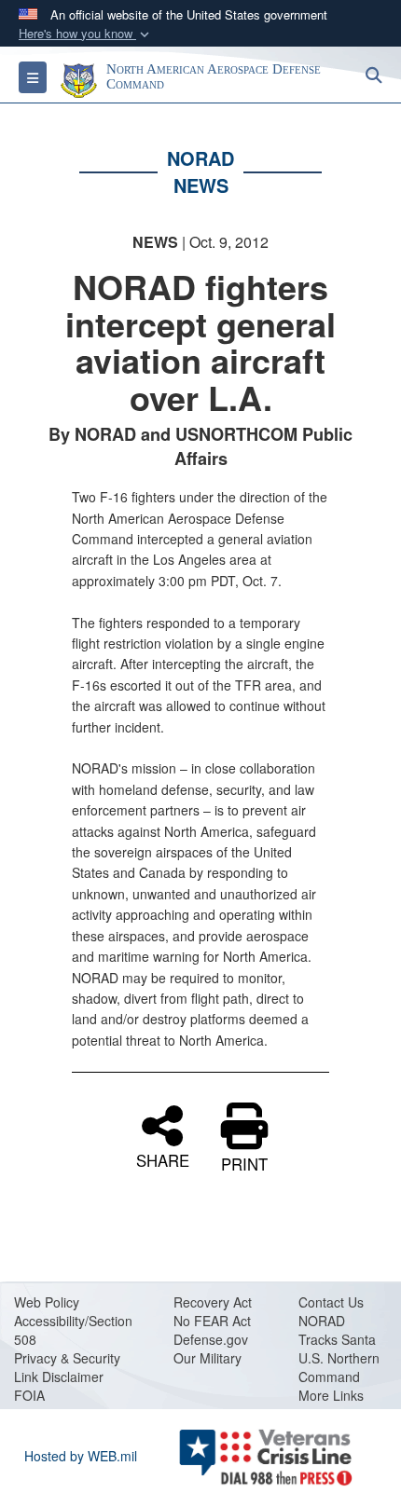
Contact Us (331, 1302)
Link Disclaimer (59, 1376)
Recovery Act (212, 1302)
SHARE (162, 1158)
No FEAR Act (212, 1320)
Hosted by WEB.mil (80, 1455)
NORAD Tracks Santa (337, 1330)
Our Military (207, 1358)
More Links (331, 1395)
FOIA (29, 1395)
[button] (86, 34)
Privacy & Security (67, 1358)
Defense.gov (210, 1339)
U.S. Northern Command (339, 1367)
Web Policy (46, 1302)
